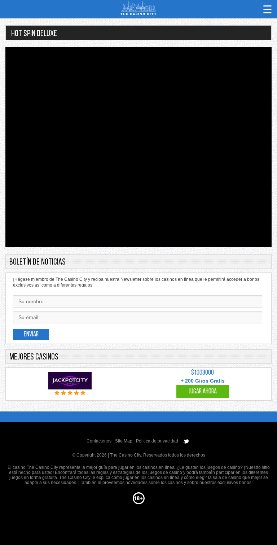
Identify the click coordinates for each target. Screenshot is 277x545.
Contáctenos (99, 441)
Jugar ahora (203, 391)
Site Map (123, 441)
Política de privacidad (157, 441)
